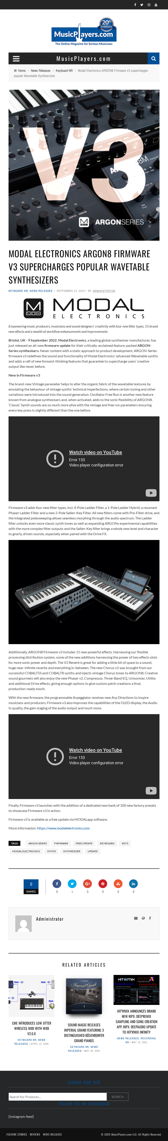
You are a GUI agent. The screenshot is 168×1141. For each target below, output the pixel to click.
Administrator (104, 291)
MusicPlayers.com (121, 1134)
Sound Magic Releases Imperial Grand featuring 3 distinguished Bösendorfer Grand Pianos (84, 1032)
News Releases (41, 291)
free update (84, 843)
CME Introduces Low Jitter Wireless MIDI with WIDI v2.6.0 (31, 1028)
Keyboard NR (18, 291)
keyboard (107, 843)
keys (125, 843)
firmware (61, 843)
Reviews (35, 1134)
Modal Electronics (26, 851)
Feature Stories (17, 1134)
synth (51, 851)
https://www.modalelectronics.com (63, 828)
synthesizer (71, 851)
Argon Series (37, 843)
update (93, 851)
